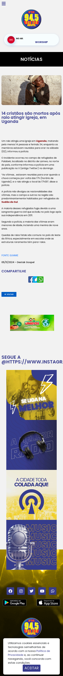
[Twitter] (31, 591)
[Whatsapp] (52, 591)
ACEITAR (31, 668)
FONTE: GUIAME (9, 255)
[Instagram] (21, 591)
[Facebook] (10, 591)
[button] (8, 294)
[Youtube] (42, 591)
